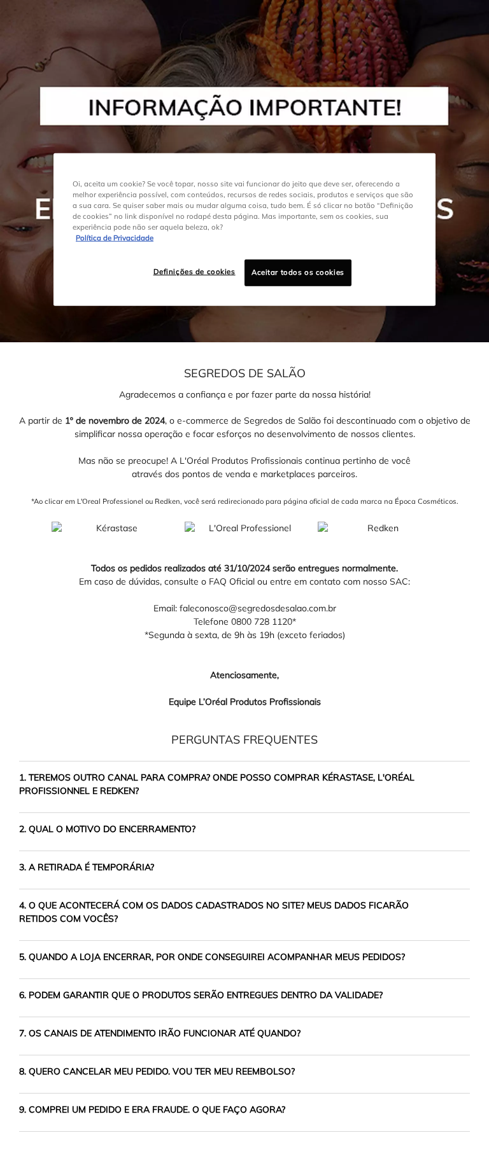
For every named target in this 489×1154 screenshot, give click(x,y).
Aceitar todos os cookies (298, 272)
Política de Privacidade (114, 237)
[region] (244, 229)
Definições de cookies (194, 271)
